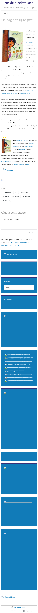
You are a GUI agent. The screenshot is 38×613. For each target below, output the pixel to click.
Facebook (8, 300)
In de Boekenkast (19, 3)
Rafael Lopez (29, 146)
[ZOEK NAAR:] (19, 287)
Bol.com (16, 164)
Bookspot (21, 164)
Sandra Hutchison (6, 161)
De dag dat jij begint (22, 140)
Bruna (28, 164)
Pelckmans (22, 149)
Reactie (31, 233)
